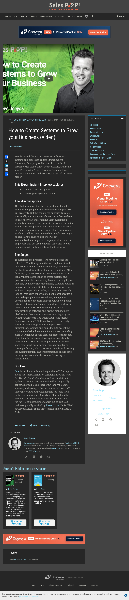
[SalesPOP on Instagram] (48, 457)
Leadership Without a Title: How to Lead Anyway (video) (111, 273)
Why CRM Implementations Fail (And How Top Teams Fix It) (111, 287)
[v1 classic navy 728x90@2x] (64, 32)
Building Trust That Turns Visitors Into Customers (110, 261)
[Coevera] (56, 577)
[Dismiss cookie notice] (125, 595)
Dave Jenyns (29, 438)
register (23, 559)
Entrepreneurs (39, 120)
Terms (33, 585)
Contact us (83, 585)
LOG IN (121, 16)
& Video (100, 400)
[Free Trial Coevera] (44, 539)
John (17, 371)
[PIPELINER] (86, 16)
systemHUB (55, 448)
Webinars (94, 139)
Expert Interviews (22, 120)
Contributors (46, 16)
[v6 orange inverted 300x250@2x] (106, 231)
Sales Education (75, 16)
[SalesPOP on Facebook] (41, 457)
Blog (102, 265)
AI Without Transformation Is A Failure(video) (111, 342)
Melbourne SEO (72, 443)
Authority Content (19, 480)
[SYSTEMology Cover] (38, 480)
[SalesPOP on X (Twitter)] (26, 457)
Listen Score (52, 405)
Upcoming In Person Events (101, 157)
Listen (24, 16)
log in (16, 559)
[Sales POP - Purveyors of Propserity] (64, 6)
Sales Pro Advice (97, 150)
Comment (22, 425)
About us (94, 585)
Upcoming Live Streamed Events (103, 154)
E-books (33, 16)
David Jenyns (29, 443)
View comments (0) (41, 425)
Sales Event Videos (98, 143)
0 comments (17, 146)
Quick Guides (95, 146)
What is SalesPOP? (56, 585)
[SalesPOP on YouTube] (56, 457)
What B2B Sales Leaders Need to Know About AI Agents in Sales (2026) (110, 317)
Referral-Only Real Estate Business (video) (110, 330)
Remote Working (97, 128)
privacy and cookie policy (28, 596)
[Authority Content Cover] (10, 480)
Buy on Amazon (17, 522)
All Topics (94, 124)
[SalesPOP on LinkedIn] (34, 457)
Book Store (59, 16)
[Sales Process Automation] (106, 198)
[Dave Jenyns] (14, 443)
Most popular (106, 253)
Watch (8, 16)
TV (9, 120)
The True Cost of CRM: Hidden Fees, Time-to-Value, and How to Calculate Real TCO (111, 302)
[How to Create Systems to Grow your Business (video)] (94, 263)
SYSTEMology (33, 451)
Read (16, 16)
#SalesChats (95, 135)
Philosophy (71, 585)
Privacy (42, 585)
